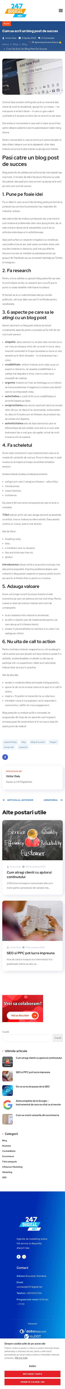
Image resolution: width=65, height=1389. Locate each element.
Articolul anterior (20, 800)
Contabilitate (8, 1151)
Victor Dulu (10, 38)
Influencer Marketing (12, 1166)
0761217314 (35, 1293)
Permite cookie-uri (33, 1382)
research (23, 747)
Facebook (5, 757)
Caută (5, 1031)
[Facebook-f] (19, 1257)
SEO (4, 1177)
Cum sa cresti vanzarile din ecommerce (37, 1115)
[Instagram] (24, 1257)
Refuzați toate (32, 1374)
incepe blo (9, 747)
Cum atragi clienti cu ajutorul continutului (29, 874)
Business (6, 1145)
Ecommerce (8, 1156)
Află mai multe (21, 1358)
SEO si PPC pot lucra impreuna (31, 953)
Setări (32, 1366)
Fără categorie (9, 1161)
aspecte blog (10, 742)
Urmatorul (51, 800)
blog (24, 742)
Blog (7, 23)
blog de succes (38, 742)
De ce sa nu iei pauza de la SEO (33, 1086)
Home (5, 44)
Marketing (7, 1172)
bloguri (53, 742)
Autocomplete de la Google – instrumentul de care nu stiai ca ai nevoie (38, 1102)
